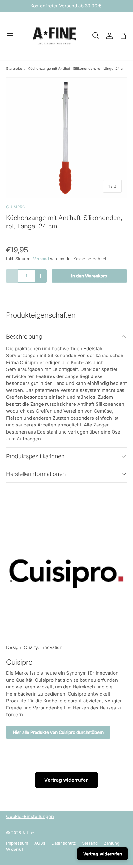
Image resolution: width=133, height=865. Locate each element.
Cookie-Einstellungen (30, 816)
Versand (41, 258)
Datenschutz (63, 843)
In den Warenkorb (89, 275)
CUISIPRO (15, 206)
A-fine (28, 832)
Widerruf (14, 849)
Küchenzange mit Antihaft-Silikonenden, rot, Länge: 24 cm (77, 68)
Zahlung (111, 843)
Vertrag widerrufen (66, 780)
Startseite (14, 68)
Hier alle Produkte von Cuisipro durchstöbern (58, 732)
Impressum (17, 843)
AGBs (39, 843)
